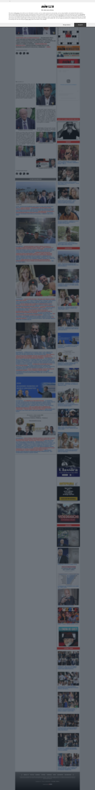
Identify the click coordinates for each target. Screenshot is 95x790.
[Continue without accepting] (10, 1)
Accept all (80, 24)
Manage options (66, 24)
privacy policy (28, 19)
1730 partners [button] (17, 13)
